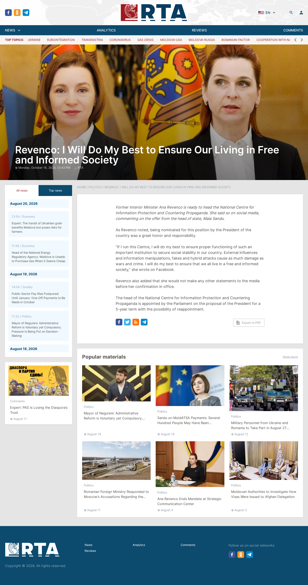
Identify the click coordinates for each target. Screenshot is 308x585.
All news (21, 190)
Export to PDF (251, 322)
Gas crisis (145, 40)
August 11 (20, 418)
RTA (80, 167)
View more (290, 357)
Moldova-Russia (202, 40)
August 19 (94, 434)
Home (81, 187)
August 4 (167, 510)
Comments (17, 401)
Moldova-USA (171, 40)
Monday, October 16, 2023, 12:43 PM (44, 167)
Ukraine (34, 40)
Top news (55, 190)
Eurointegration (61, 40)
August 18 (168, 434)
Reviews (90, 550)
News (88, 545)
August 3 (240, 510)
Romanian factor (235, 40)
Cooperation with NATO (275, 40)
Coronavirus (120, 40)
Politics (95, 187)
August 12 (241, 434)
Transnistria (92, 40)
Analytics (139, 545)
